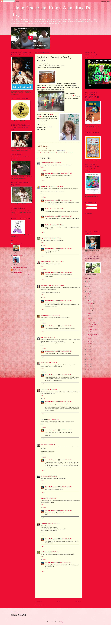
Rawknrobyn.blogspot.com (51, 173)
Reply (42, 167)
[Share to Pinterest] (64, 150)
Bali (41, 153)
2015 (88, 354)
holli (42, 337)
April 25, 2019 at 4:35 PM (66, 272)
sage (42, 444)
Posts (88, 205)
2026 (88, 281)
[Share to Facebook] (62, 150)
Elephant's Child (45, 238)
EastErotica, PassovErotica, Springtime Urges (92, 328)
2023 (88, 289)
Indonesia (62, 153)
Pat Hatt (43, 476)
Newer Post (38, 602)
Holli (72, 96)
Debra (44, 87)
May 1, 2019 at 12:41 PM (66, 562)
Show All (30, 274)
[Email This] (58, 150)
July (89, 313)
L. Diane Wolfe (44, 315)
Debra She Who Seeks (46, 285)
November (90, 303)
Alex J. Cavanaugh (45, 162)
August (90, 311)
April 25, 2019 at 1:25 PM (58, 209)
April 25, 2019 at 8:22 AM (51, 362)
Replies (44, 170)
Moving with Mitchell (46, 261)
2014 (88, 356)
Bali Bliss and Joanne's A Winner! (93, 334)
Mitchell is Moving (17, 272)
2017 (88, 349)
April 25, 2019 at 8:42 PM (66, 375)
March (89, 338)
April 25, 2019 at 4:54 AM (58, 285)
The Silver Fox (48, 209)
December (90, 301)
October (90, 306)
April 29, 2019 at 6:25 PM (66, 460)
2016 (88, 351)
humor (49, 153)
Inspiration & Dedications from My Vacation (94, 323)
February (90, 341)
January (90, 343)
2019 (88, 298)
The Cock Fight (91, 331)
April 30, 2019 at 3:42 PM (66, 539)
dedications (45, 153)
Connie (42, 389)
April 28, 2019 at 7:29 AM (51, 476)
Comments (89, 208)
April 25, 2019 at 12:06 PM (51, 389)
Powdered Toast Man (46, 186)
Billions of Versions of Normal (20, 267)
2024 (88, 286)
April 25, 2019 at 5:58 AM (49, 337)
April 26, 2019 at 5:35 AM (58, 225)
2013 (88, 359)
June (89, 316)
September (90, 308)
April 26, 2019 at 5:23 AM (49, 444)
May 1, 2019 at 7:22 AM (53, 552)
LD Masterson (44, 552)
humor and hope (55, 153)
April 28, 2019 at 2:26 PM (50, 498)
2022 (88, 291)
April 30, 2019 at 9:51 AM (53, 523)
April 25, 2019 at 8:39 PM (66, 300)
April (89, 321)
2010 (88, 366)
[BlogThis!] (59, 150)
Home (59, 602)
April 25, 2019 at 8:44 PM (66, 401)
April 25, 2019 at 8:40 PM (66, 351)
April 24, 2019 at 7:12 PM (66, 173)
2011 (88, 364)
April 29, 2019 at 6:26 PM (66, 486)
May (89, 318)
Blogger (62, 622)
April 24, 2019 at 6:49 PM (57, 186)
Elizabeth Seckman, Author (19, 270)
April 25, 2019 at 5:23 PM (53, 419)
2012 (88, 361)
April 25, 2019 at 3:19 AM (58, 261)
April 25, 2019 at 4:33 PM (66, 216)
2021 (88, 294)
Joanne (42, 362)
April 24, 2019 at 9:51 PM (55, 238)
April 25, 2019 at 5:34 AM (54, 315)
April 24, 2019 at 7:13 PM (66, 200)
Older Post (78, 602)
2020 (88, 296)
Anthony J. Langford (18, 255)
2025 (88, 284)
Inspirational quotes (68, 153)
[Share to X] (61, 150)
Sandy (42, 498)
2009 (88, 369)
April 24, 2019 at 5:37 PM (56, 162)
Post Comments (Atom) (46, 605)
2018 (88, 346)
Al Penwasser (44, 523)
